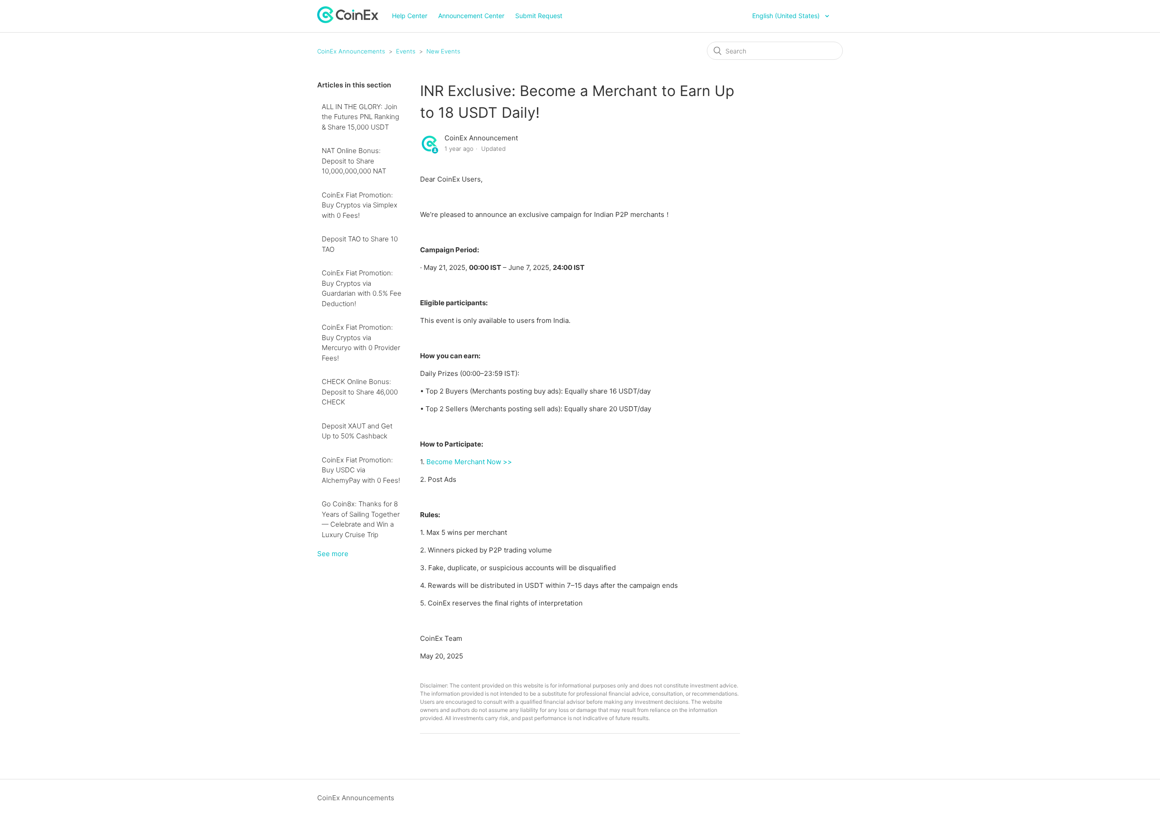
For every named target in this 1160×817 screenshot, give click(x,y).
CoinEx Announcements (351, 51)
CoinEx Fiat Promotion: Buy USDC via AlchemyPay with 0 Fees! (361, 470)
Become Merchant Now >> (469, 461)
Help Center (409, 15)
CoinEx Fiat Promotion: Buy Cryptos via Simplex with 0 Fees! (359, 205)
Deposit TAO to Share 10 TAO (360, 244)
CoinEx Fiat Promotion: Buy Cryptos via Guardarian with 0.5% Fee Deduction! (361, 288)
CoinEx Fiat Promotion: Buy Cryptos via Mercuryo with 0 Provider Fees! (361, 342)
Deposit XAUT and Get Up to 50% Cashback (357, 431)
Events (406, 51)
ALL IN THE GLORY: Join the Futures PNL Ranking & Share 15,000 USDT (360, 116)
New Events (443, 51)
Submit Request (538, 15)
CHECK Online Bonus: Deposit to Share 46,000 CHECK (360, 391)
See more (332, 553)
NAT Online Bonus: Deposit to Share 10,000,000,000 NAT (354, 160)
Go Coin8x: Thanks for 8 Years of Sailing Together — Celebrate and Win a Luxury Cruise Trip (361, 519)
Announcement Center (471, 15)
